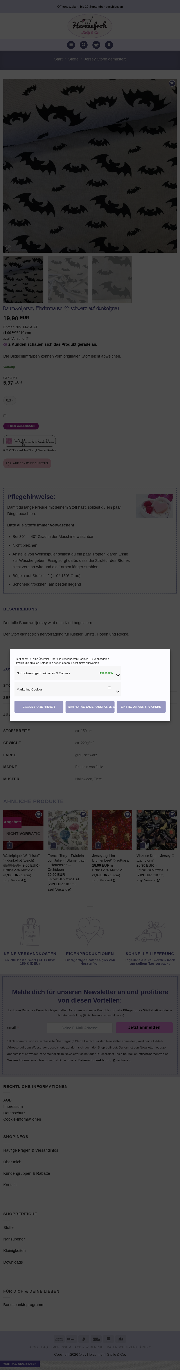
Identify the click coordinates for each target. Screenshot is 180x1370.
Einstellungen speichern (141, 706)
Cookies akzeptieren (39, 706)
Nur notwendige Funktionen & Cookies (91, 706)
